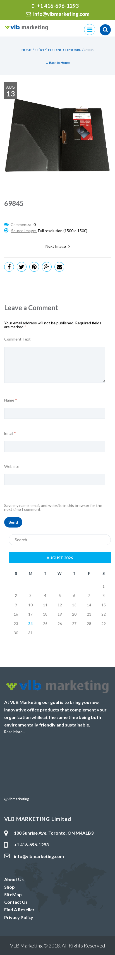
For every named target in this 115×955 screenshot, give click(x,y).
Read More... (14, 732)
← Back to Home (57, 62)
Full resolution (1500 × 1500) (62, 230)
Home (26, 50)
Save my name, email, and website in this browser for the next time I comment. (53, 507)
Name (10, 400)
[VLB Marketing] (26, 27)
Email (10, 433)
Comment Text (17, 339)
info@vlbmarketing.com (61, 14)
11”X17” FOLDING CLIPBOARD (58, 50)
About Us (14, 879)
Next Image (56, 246)
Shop (9, 887)
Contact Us (16, 902)
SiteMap (13, 894)
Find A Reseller (19, 909)
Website (11, 466)
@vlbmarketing (16, 799)
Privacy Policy (18, 917)
